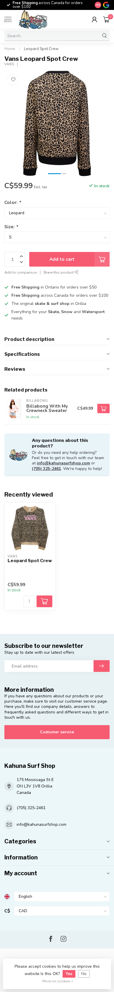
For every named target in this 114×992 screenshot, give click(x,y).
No (84, 973)
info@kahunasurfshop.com (63, 463)
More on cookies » (57, 981)
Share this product (59, 272)
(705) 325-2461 (46, 468)
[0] (106, 19)
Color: (12, 202)
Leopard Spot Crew (41, 49)
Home (9, 49)
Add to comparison (20, 272)
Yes (69, 973)
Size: (11, 227)
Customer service (57, 732)
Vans (9, 64)
